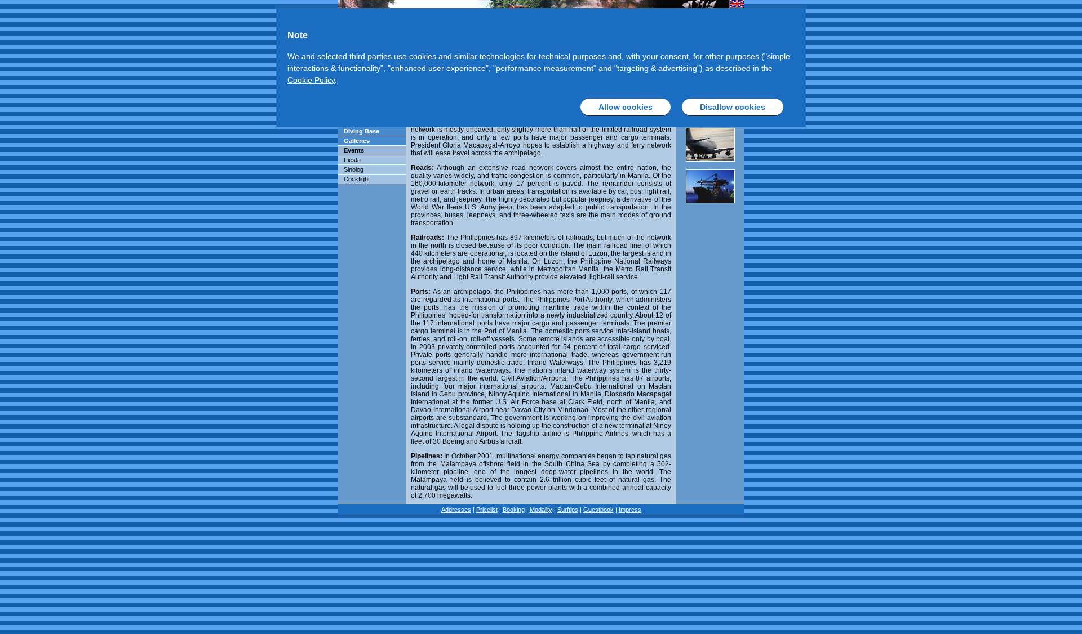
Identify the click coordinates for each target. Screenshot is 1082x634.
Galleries (357, 140)
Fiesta (352, 160)
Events (354, 150)
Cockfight (357, 179)
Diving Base (361, 131)
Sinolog (353, 169)
